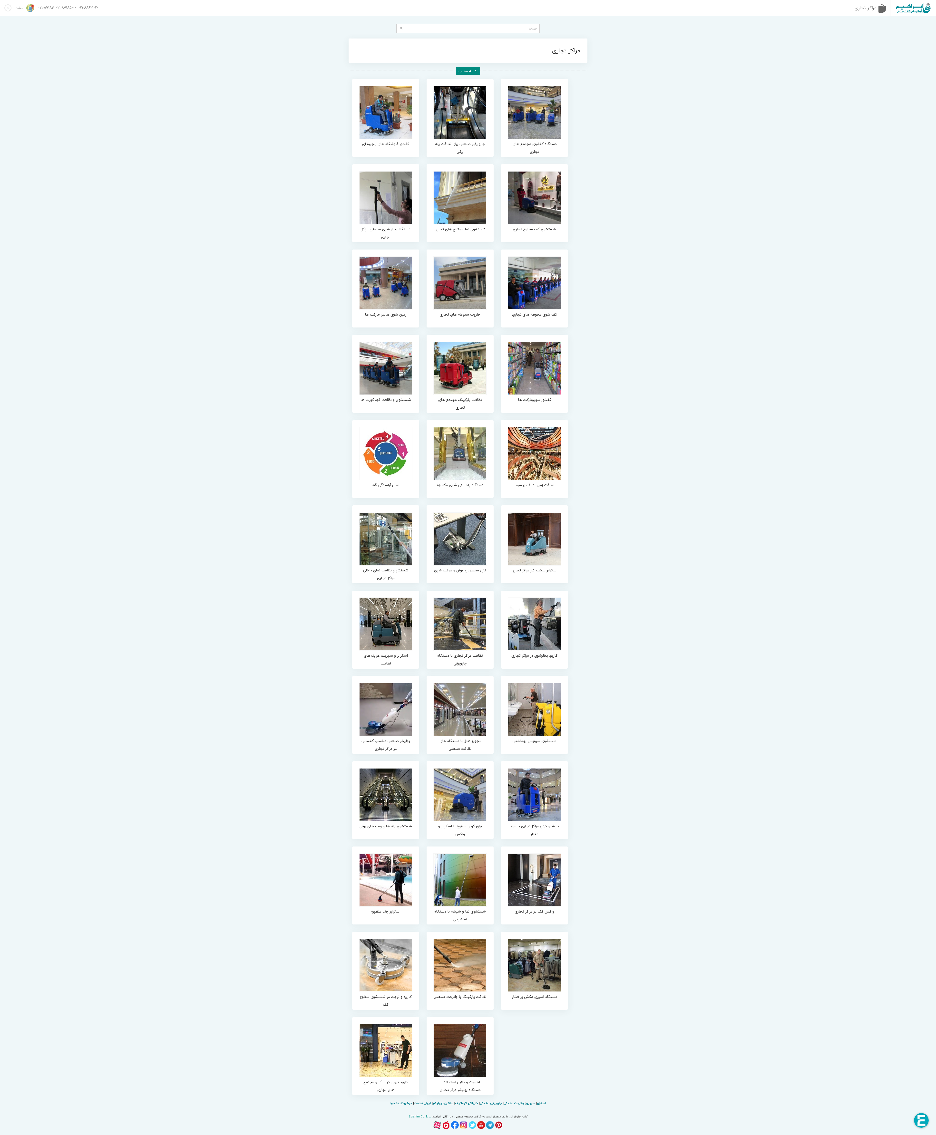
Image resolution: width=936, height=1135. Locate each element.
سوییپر (530, 1103)
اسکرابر (541, 1103)
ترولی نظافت (422, 1103)
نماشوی (448, 1103)
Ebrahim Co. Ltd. (420, 1116)
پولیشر (437, 1103)
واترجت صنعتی (514, 1103)
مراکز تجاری (866, 8)
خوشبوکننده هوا (401, 1103)
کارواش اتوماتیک (466, 1103)
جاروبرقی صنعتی (491, 1103)
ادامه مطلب (468, 70)
